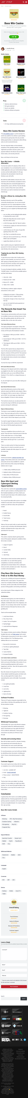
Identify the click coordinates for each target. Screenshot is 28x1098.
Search (2, 996)
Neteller (4, 841)
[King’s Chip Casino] (21, 91)
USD (13, 879)
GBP (8, 879)
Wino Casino (7, 64)
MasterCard (5, 854)
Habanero (16, 821)
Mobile (11, 891)
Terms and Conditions (20, 1051)
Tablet (4, 893)
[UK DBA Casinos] (7, 1)
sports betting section (21, 488)
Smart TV (18, 891)
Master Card (18, 838)
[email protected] (11, 772)
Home (2, 6)
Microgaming (5, 824)
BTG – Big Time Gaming (16, 818)
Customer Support (14, 930)
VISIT (13, 36)
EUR (3, 879)
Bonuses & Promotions (14, 925)
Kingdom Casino (21, 64)
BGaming (4, 818)
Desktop (4, 891)
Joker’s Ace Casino (21, 77)
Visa (9, 843)
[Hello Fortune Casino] (7, 91)
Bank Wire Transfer (7, 838)
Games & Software (14, 921)
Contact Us (20, 1049)
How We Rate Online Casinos (20, 1058)
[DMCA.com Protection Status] (15, 1040)
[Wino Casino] (7, 62)
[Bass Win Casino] (7, 75)
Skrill (3, 843)
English (4, 868)
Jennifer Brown (10, 48)
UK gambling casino (8, 133)
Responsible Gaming (21, 1052)
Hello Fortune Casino (7, 93)
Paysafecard (18, 841)
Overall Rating (14, 907)
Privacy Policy (20, 1054)
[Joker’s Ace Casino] (21, 75)
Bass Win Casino (7, 77)
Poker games (16, 634)
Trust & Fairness (14, 916)
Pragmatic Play (6, 827)
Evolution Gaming (6, 821)
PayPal (10, 841)
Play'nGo (14, 824)
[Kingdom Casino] (21, 62)
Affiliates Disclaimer (20, 1056)
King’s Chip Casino (21, 93)
